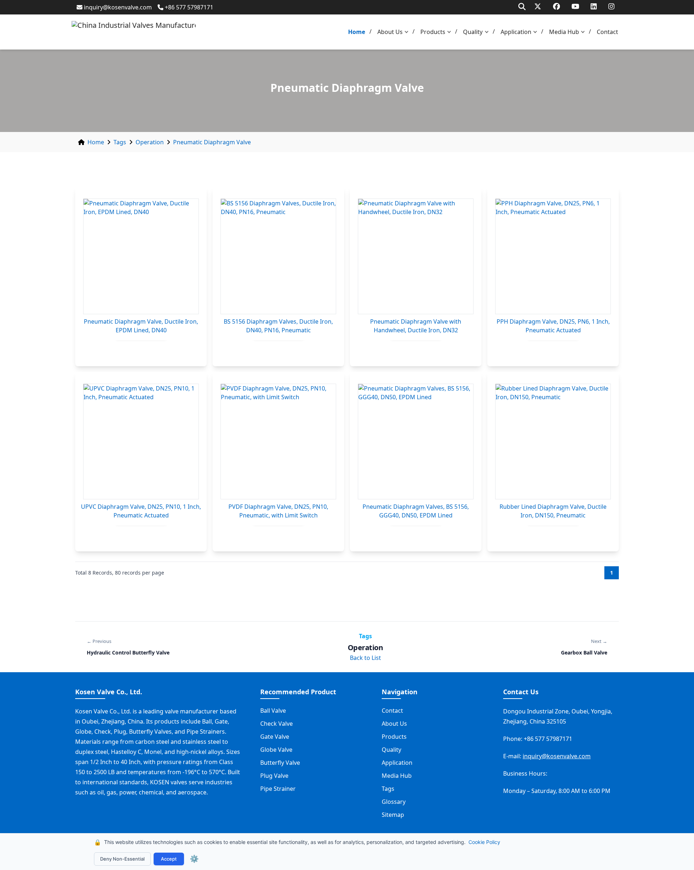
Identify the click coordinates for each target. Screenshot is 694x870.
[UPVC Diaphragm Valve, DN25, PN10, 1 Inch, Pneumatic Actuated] (141, 441)
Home (356, 32)
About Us (390, 32)
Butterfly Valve (280, 763)
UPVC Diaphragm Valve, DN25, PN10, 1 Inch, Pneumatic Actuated (141, 511)
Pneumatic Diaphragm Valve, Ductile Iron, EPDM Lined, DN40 (141, 325)
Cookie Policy (484, 842)
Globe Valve (276, 750)
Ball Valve (273, 711)
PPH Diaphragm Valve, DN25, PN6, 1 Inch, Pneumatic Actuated (553, 325)
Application (516, 32)
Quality (473, 32)
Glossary (394, 802)
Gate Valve (274, 737)
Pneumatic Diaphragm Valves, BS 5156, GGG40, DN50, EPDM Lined (416, 511)
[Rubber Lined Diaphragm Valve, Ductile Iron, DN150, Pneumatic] (553, 441)
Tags (119, 142)
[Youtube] (575, 6)
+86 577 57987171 (189, 7)
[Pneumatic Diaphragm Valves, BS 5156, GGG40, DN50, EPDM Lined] (416, 441)
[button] (408, 32)
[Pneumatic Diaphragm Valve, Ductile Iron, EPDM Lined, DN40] (141, 256)
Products (432, 32)
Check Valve (276, 724)
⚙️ (194, 858)
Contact (607, 32)
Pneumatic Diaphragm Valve (212, 142)
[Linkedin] (594, 6)
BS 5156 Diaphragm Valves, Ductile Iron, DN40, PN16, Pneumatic (278, 325)
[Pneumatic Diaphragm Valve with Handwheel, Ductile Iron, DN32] (416, 256)
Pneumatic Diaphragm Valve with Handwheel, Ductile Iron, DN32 (415, 325)
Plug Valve (274, 776)
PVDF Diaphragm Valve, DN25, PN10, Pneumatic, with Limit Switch (278, 511)
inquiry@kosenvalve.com (118, 7)
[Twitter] (537, 6)
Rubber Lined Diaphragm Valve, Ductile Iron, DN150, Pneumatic (553, 511)
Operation (150, 142)
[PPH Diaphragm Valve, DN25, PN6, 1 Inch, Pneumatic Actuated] (553, 256)
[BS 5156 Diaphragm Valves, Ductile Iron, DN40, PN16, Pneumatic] (278, 256)
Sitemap (393, 815)
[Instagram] (611, 6)
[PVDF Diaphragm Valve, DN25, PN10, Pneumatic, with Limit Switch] (278, 441)
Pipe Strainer (278, 789)
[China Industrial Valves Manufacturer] (134, 32)
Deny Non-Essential (122, 859)
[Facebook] (556, 6)
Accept (169, 859)
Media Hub (564, 32)
